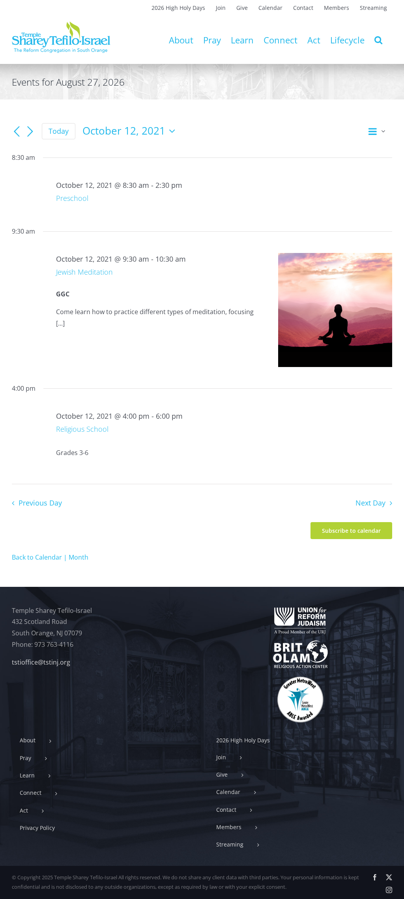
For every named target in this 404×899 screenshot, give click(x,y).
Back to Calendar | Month (50, 557)
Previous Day (40, 503)
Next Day (370, 503)
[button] (378, 40)
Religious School (82, 429)
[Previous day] (16, 132)
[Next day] (30, 132)
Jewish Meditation (84, 272)
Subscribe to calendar (351, 530)
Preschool (72, 198)
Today (59, 131)
